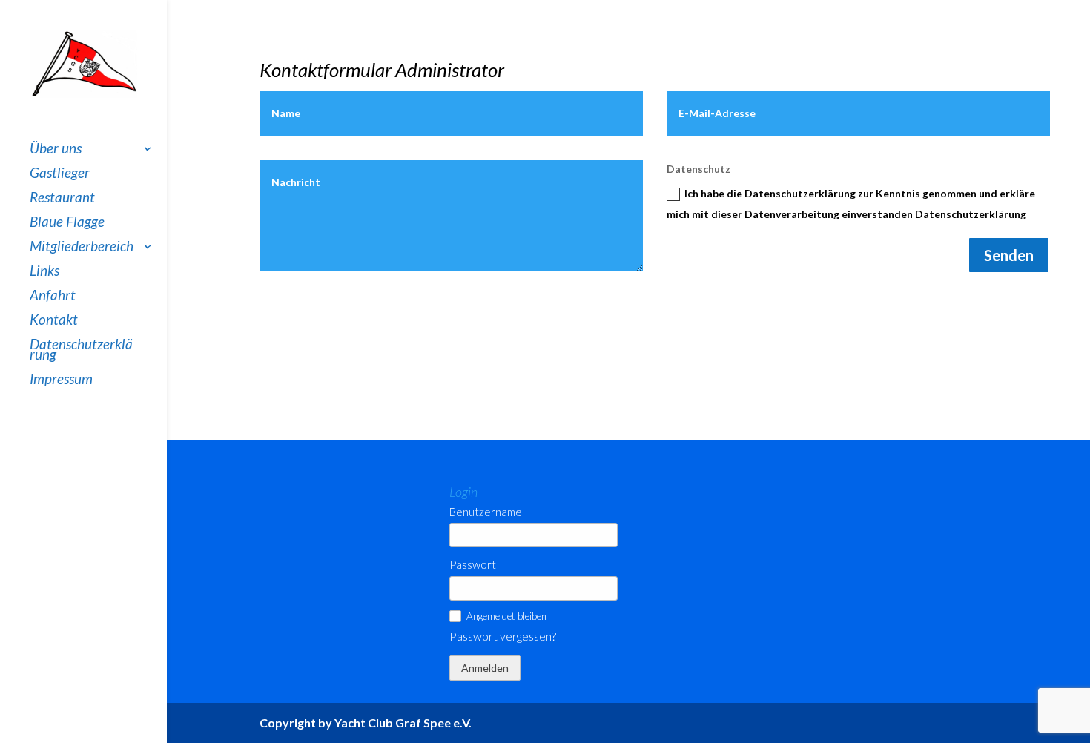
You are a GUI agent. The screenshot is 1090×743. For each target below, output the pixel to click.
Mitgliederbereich (81, 247)
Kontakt (54, 321)
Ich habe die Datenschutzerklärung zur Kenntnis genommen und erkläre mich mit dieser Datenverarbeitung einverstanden (851, 203)
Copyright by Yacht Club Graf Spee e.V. (366, 723)
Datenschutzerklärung (81, 351)
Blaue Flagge (67, 223)
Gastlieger (60, 174)
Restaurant (62, 198)
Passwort (472, 564)
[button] (455, 616)
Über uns (56, 149)
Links (44, 272)
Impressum (61, 380)
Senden (1009, 255)
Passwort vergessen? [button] (502, 636)
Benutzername (485, 512)
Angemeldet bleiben (506, 616)
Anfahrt (53, 296)
